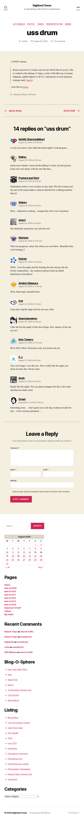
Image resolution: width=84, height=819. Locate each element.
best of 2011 (10, 595)
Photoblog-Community (18, 753)
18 (13, 556)
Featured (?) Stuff (12, 608)
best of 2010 (10, 591)
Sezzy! (11, 685)
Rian (26, 41)
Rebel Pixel (12, 680)
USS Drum (32, 94)
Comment (14, 448)
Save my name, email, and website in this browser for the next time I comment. (41, 492)
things (40, 24)
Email (46, 470)
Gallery (7, 611)
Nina (10, 674)
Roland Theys (10, 631)
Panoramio (12, 748)
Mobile (24, 94)
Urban (68, 24)
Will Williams (10, 652)
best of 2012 (10, 598)
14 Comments (59, 41)
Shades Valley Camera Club (20, 774)
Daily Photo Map (15, 728)
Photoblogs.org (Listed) (18, 764)
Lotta (6, 647)
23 (41, 556)
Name (13, 470)
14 (30, 552)
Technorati (12, 779)
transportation (54, 24)
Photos (31, 24)
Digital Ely (9, 642)
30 (41, 560)
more (29, 80)
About (7, 585)
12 (18, 552)
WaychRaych (13, 700)
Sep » (40, 567)
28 (30, 560)
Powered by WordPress (40, 813)
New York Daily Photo (17, 669)
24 (7, 560)
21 (30, 556)
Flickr (10, 738)
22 (35, 556)
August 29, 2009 (41, 41)
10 (7, 552)
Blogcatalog (13, 717)
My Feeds (8, 614)
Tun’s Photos (13, 695)
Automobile (19, 24)
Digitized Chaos (42, 5)
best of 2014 (10, 604)
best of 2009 (10, 588)
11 (13, 552)
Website (13, 480)
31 (7, 563)
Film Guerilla (13, 733)
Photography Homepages (19, 769)
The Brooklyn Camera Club (19, 690)
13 (24, 552)
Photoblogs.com (15, 759)
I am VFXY (12, 743)
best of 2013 (10, 601)
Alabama (16, 94)
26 (18, 560)
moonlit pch (26, 637)
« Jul (7, 567)
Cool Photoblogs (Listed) (19, 723)
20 (24, 556)
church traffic (27, 631)
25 (13, 560)
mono (25, 86)
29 (35, 560)
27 (24, 560)
